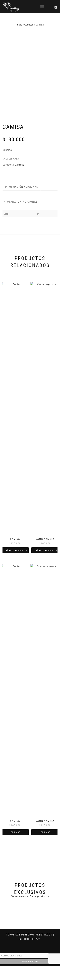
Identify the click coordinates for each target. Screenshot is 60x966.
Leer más (15, 832)
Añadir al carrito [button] (16, 550)
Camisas (29, 24)
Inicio (19, 24)
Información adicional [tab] (21, 186)
